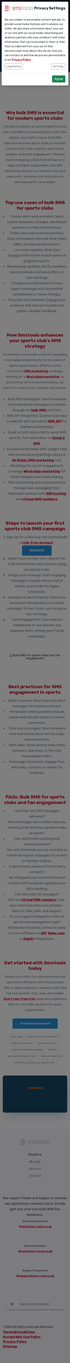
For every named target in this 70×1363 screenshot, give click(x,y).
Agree (59, 79)
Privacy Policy (21, 59)
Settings (58, 66)
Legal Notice (13, 66)
